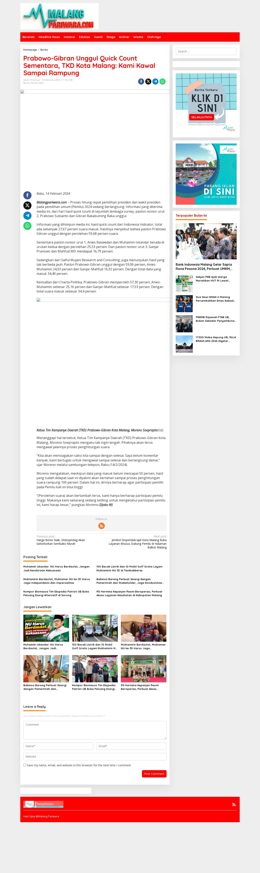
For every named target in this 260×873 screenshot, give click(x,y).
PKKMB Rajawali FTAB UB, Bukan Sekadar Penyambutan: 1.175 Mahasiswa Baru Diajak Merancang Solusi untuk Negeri (216, 319)
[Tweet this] (148, 81)
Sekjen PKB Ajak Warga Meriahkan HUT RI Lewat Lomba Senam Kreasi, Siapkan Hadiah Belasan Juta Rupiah (216, 278)
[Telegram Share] (155, 81)
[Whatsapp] (162, 81)
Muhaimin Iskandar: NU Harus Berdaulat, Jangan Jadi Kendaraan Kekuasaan (56, 568)
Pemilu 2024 (37, 83)
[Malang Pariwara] (59, 16)
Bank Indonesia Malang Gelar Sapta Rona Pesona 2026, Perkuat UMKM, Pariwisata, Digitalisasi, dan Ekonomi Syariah (204, 266)
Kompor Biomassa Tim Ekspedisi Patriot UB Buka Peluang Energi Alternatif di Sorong (56, 593)
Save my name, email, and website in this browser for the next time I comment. (79, 765)
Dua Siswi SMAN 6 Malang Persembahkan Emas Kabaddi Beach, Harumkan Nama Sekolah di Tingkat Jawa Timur (216, 298)
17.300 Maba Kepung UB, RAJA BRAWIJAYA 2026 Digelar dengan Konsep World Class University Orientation (216, 339)
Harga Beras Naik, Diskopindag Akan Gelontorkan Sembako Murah (61, 540)
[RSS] (101, 526)
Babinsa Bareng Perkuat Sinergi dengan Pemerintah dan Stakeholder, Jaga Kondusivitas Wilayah (129, 581)
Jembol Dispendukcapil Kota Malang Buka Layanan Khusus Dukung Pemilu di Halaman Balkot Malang (137, 542)
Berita (26, 83)
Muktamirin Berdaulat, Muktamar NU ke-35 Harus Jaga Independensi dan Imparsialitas (56, 580)
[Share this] (141, 81)
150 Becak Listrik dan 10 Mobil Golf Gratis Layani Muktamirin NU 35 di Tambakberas (129, 568)
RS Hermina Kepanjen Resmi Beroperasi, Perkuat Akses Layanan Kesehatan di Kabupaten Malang (129, 593)
